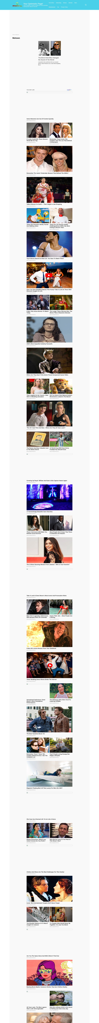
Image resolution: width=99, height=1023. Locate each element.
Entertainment (52, 7)
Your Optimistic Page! (33, 4)
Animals (70, 2)
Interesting (58, 2)
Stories (65, 2)
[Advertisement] (49, 23)
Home (13, 34)
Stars (75, 2)
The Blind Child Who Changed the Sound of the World (48, 59)
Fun (58, 7)
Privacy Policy (64, 7)
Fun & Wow (51, 2)
